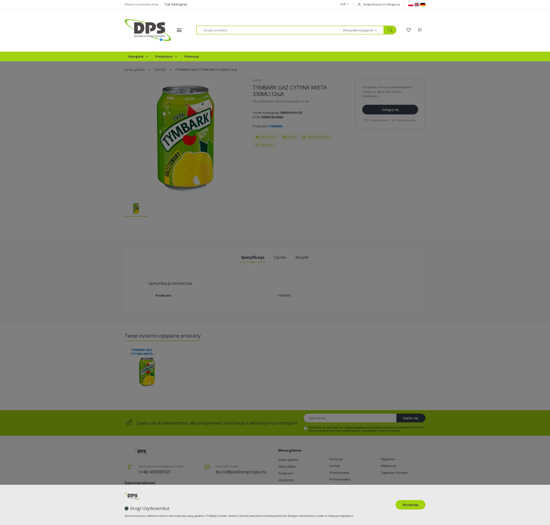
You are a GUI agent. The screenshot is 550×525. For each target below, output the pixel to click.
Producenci (164, 56)
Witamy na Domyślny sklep (142, 4)
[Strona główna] (141, 30)
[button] (345, 4)
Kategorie (136, 56)
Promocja (192, 56)
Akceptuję (410, 505)
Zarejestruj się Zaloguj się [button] (381, 4)
